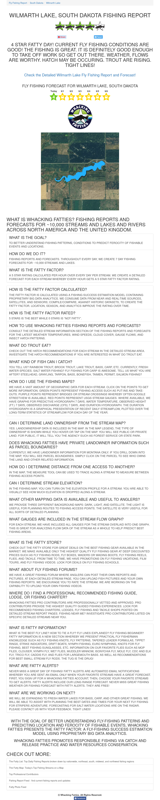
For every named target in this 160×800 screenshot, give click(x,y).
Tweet (99, 37)
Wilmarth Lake (53, 2)
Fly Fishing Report (18, 2)
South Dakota (36, 2)
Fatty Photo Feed (17, 786)
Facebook (80, 798)
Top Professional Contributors (23, 774)
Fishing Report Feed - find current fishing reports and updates (39, 780)
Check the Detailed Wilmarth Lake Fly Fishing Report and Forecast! (80, 74)
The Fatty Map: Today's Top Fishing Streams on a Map (36, 767)
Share (62, 37)
